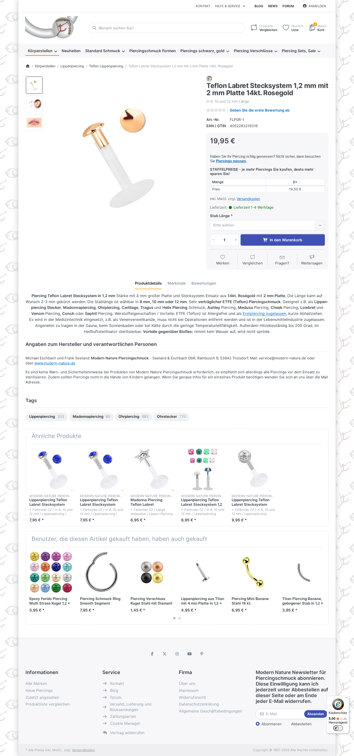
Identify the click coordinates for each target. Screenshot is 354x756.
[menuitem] (42, 50)
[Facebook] (152, 654)
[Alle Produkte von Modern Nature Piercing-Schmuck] (209, 78)
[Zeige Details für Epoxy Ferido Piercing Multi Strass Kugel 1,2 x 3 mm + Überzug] (50, 572)
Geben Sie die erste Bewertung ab (259, 110)
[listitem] (123, 152)
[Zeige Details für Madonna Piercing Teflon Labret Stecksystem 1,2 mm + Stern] (152, 469)
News (272, 6)
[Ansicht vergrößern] (123, 152)
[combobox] (166, 28)
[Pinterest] (202, 654)
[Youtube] (189, 654)
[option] (34, 85)
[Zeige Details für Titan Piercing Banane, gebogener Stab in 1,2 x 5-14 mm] (303, 572)
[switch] (338, 728)
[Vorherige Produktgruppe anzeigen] (31, 585)
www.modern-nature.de (54, 363)
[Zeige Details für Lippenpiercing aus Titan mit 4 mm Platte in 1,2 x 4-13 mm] (202, 572)
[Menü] (346, 699)
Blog (259, 6)
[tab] (148, 283)
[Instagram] (177, 654)
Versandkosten (248, 199)
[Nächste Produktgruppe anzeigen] (323, 585)
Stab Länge (220, 215)
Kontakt (203, 6)
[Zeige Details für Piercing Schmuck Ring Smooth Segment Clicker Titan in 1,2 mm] (101, 572)
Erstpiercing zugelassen (264, 313)
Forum (288, 6)
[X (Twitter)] (164, 654)
